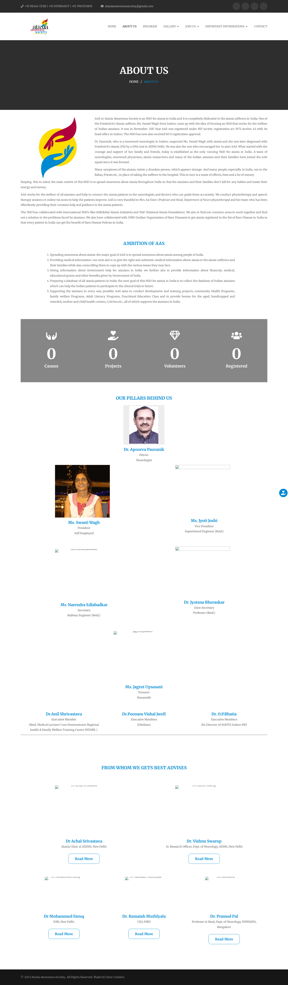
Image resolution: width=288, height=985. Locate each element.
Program (150, 26)
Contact (260, 26)
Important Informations (225, 26)
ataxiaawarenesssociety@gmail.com (129, 6)
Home (112, 26)
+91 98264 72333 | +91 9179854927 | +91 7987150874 (58, 6)
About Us (129, 26)
